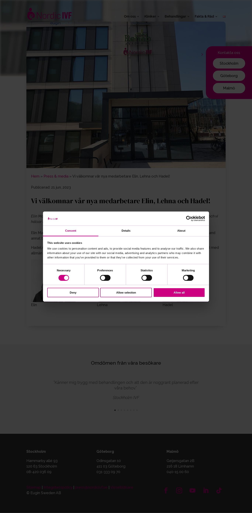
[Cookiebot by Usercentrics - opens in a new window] (189, 218)
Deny (73, 292)
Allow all (179, 292)
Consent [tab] (70, 230)
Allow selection (126, 292)
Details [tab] (126, 230)
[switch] (105, 278)
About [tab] (181, 230)
